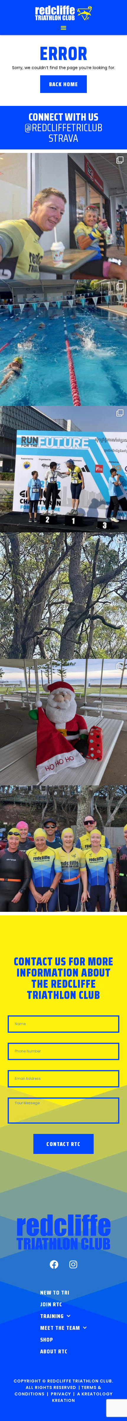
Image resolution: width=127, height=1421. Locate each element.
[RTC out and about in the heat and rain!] (63, 216)
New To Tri (54, 1292)
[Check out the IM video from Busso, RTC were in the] (63, 848)
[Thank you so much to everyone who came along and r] (63, 722)
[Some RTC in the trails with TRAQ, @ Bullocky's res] (63, 595)
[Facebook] (54, 1264)
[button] (63, 27)
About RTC (53, 1351)
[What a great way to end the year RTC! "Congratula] (63, 342)
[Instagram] (73, 1264)
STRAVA (63, 138)
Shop (46, 1339)
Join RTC (51, 1304)
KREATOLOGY (97, 1394)
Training (52, 1316)
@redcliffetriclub (63, 127)
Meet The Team (60, 1327)
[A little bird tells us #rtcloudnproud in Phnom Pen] (63, 469)
